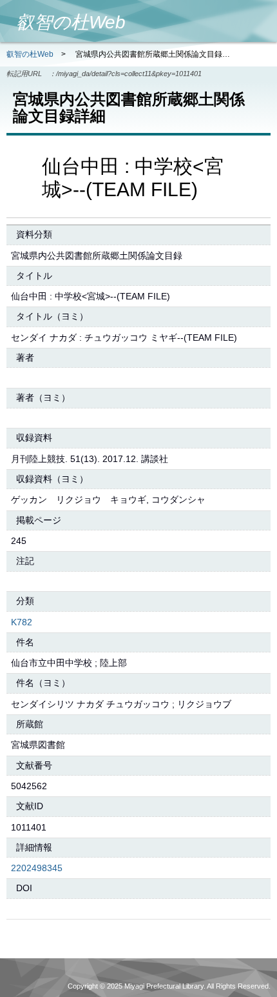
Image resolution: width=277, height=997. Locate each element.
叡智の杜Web (29, 54)
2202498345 (36, 868)
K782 (21, 622)
